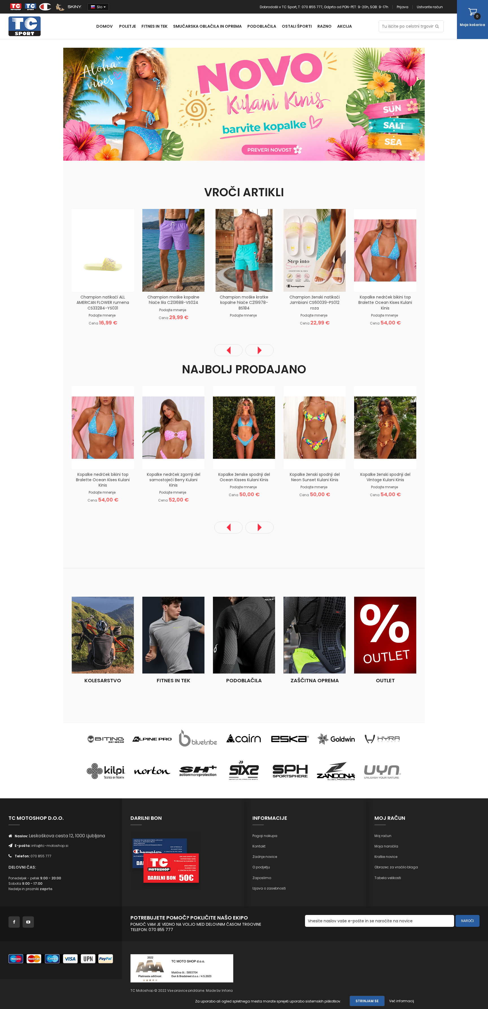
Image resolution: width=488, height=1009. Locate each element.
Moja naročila (386, 846)
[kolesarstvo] (103, 635)
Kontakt (258, 846)
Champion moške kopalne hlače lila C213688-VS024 (173, 299)
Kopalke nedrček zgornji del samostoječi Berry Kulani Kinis (173, 480)
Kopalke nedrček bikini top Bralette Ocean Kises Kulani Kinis (385, 302)
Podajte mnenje (102, 315)
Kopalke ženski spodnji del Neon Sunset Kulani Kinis (315, 477)
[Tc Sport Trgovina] (105, 738)
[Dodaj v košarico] (81, 282)
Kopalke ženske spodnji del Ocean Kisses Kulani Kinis (244, 477)
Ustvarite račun (430, 7)
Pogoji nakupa (264, 835)
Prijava (402, 7)
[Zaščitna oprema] (315, 635)
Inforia (227, 990)
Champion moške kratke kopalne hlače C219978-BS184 (244, 302)
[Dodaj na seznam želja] (96, 282)
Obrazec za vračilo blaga (396, 867)
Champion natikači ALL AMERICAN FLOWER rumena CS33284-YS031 (103, 302)
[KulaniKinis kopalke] (153, 103)
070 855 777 (40, 856)
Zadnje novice (264, 856)
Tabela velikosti (387, 877)
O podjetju (261, 867)
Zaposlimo (261, 877)
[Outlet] (385, 635)
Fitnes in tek (173, 680)
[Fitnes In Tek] (173, 635)
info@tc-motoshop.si (49, 845)
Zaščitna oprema (315, 680)
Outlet (385, 680)
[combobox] (411, 26)
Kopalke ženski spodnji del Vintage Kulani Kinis (385, 477)
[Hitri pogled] (124, 282)
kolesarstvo (102, 680)
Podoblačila (244, 680)
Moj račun (382, 835)
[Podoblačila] (244, 635)
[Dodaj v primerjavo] (110, 282)
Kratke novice (385, 856)
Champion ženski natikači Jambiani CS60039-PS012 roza (314, 302)
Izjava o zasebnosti (269, 888)
